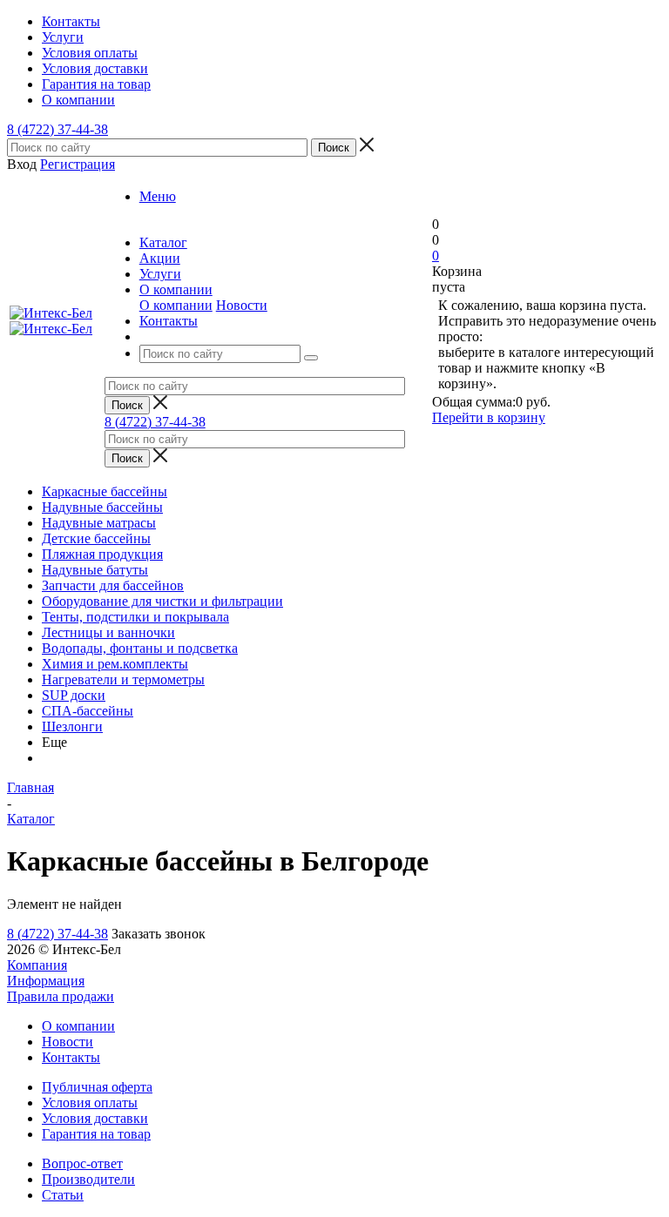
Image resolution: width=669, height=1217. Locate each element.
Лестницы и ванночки (108, 632)
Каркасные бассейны (104, 491)
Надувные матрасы (99, 522)
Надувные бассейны (102, 507)
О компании (176, 305)
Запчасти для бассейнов (113, 585)
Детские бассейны (96, 538)
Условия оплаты (90, 1102)
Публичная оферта (97, 1086)
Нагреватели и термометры (123, 679)
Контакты (71, 1057)
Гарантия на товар (96, 1133)
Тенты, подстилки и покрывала (135, 616)
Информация (45, 980)
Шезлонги (72, 726)
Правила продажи (60, 996)
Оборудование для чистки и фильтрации (162, 601)
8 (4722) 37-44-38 (57, 129)
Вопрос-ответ (82, 1163)
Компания (37, 965)
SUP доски (73, 695)
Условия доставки (95, 1118)
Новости (241, 305)
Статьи (63, 1194)
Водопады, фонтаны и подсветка (140, 648)
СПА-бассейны (87, 710)
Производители (88, 1179)
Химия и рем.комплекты (115, 663)
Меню (157, 196)
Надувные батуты (95, 569)
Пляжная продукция (102, 554)
